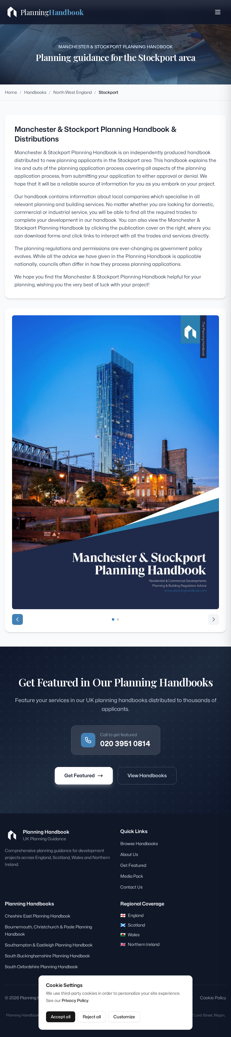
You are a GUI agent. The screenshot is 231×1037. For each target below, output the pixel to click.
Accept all (60, 1016)
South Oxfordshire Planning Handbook (41, 966)
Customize (124, 1016)
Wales (130, 934)
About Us (129, 854)
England (131, 915)
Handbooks (35, 92)
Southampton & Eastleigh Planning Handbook (49, 944)
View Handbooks (147, 775)
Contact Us (131, 886)
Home (11, 92)
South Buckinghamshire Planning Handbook (47, 955)
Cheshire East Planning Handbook (37, 915)
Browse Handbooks (139, 843)
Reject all (92, 1016)
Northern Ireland (139, 944)
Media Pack (131, 876)
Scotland (132, 924)
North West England (72, 92)
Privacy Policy (75, 1000)
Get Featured (79, 775)
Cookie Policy (213, 997)
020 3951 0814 (125, 743)
